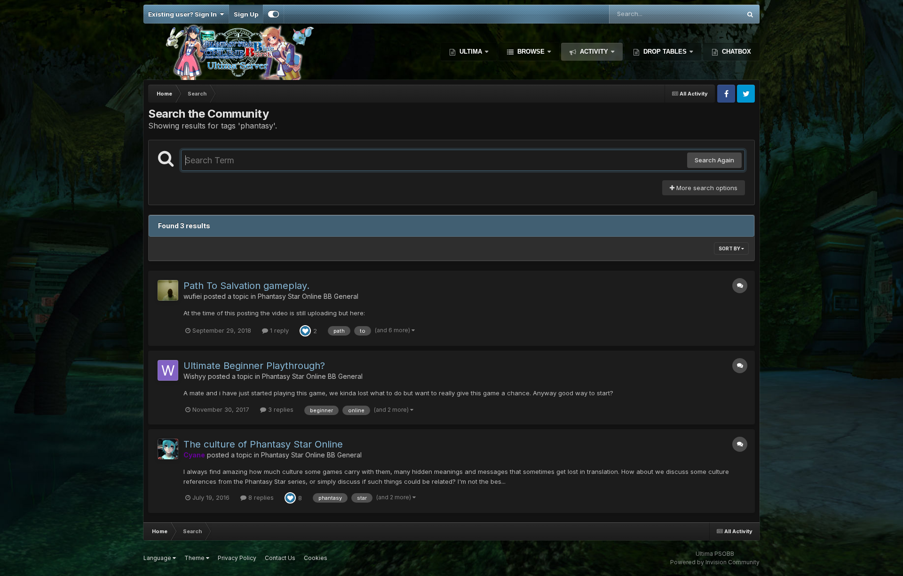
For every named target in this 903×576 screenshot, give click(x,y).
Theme (195, 557)
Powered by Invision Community (715, 562)
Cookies (315, 557)
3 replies (279, 409)
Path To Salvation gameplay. (246, 285)
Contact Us (280, 557)
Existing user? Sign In (184, 14)
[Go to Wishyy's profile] (168, 370)
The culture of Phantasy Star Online (263, 444)
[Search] (750, 14)
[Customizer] (273, 14)
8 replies (260, 497)
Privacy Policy (237, 557)
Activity (594, 51)
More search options (705, 188)
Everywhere (711, 13)
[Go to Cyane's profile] (168, 449)
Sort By (730, 248)
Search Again (714, 160)
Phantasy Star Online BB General (308, 296)
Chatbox (735, 51)
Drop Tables (665, 51)
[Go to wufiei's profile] (168, 290)
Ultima (471, 51)
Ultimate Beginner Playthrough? (254, 365)
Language (158, 557)
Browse (531, 51)
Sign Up (246, 14)
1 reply (278, 330)
